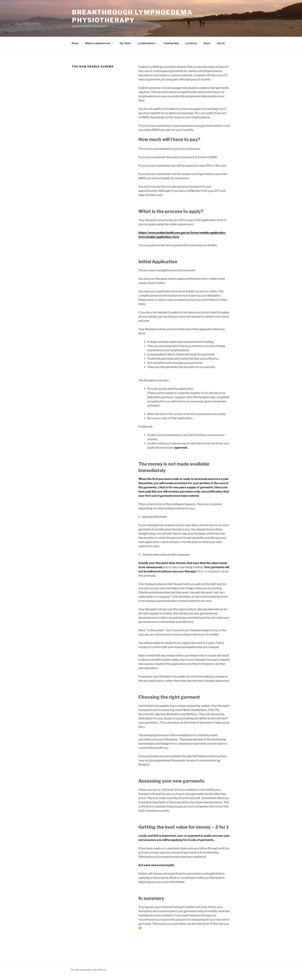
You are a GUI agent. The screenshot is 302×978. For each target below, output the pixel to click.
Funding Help (171, 43)
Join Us (221, 43)
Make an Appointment (98, 43)
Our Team (125, 43)
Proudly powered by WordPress (88, 969)
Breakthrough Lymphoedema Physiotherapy (132, 16)
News (207, 43)
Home (75, 43)
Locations (191, 43)
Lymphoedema (146, 43)
